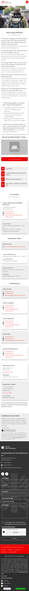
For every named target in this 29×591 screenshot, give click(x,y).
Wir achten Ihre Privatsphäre (14, 556)
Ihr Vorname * (5, 478)
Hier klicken (15, 532)
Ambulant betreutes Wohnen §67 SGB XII (16, 174)
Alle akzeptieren (20, 589)
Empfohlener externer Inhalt (10, 416)
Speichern (7, 589)
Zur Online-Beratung (14, 159)
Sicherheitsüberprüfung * (8, 527)
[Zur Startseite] (6, 2)
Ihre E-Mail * (5, 491)
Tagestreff (9, 169)
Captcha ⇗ (22, 535)
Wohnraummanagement (13, 179)
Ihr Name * (5, 485)
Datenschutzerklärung (6, 578)
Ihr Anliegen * (5, 505)
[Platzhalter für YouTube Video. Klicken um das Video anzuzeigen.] (14, 147)
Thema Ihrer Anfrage (7, 498)
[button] (2, 474)
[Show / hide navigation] (27, 2)
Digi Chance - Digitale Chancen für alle (16, 184)
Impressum (4, 576)
